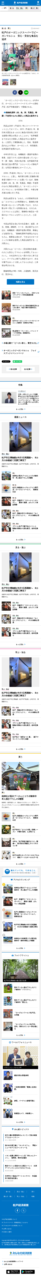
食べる (12, 8)
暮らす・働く (35, 8)
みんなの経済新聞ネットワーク (20, 1253)
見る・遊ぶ (19, 8)
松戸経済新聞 (20, 2)
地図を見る (20, 282)
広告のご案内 (7, 1232)
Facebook (17, 1210)
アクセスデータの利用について (12, 1225)
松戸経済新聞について (10, 1219)
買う (27, 8)
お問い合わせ (7, 1229)
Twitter (23, 1210)
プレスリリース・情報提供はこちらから (15, 1222)
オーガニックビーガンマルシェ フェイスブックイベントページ (20, 351)
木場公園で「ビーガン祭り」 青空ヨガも (20, 343)
